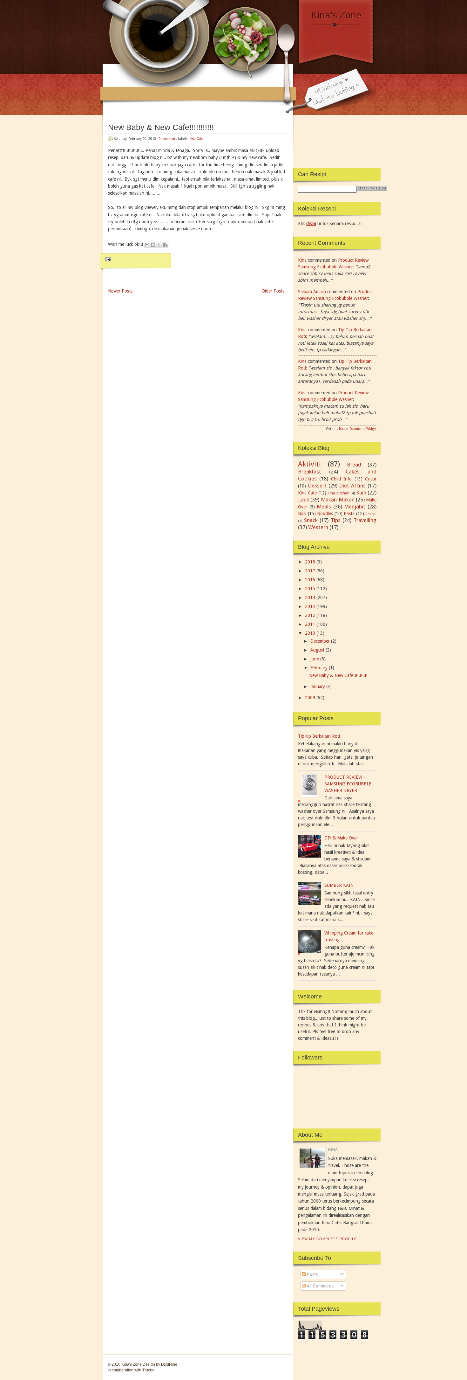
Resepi (370, 514)
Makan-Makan (338, 499)
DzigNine (169, 1364)
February (319, 667)
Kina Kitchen (338, 493)
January (317, 686)
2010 (310, 633)
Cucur (370, 478)
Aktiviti (309, 464)
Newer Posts (120, 290)
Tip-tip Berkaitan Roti (319, 736)
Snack (311, 520)
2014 (310, 597)
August (317, 649)
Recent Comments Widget (357, 429)
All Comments (320, 1285)
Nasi (302, 513)
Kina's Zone (336, 15)
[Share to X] (159, 245)
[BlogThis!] (153, 245)
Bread (354, 464)
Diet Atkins (352, 485)
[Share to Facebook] (165, 245)
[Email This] (147, 245)
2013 (310, 606)
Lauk (303, 499)
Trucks (148, 1370)
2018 (310, 561)
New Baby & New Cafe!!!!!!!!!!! (161, 127)
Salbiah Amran (312, 291)
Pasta (349, 513)
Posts (312, 1274)
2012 (310, 615)
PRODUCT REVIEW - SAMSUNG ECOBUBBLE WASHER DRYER (347, 784)
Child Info (341, 478)
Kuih (361, 492)
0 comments (168, 139)
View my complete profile (327, 1239)
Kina (302, 260)
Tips (336, 520)
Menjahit (354, 506)
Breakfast (309, 471)
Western (318, 527)
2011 (310, 624)
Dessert (317, 485)
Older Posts (273, 290)
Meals (324, 506)
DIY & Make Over (341, 837)
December (320, 641)
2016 (310, 579)
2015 (310, 588)
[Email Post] (107, 259)
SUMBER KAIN (339, 885)
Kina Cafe (196, 139)
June (314, 658)
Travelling (365, 520)
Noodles (325, 513)
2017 (310, 570)
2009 (310, 697)
